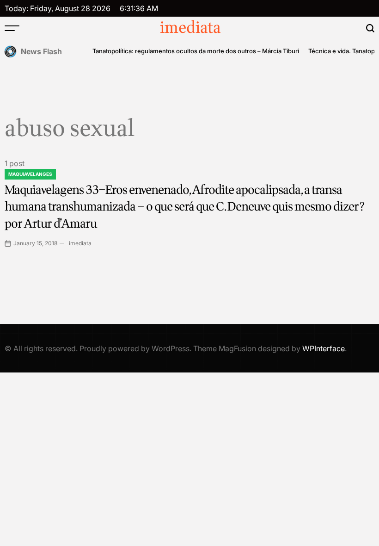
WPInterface (323, 348)
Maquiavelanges (30, 174)
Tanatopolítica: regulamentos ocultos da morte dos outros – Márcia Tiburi (195, 51)
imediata (190, 28)
